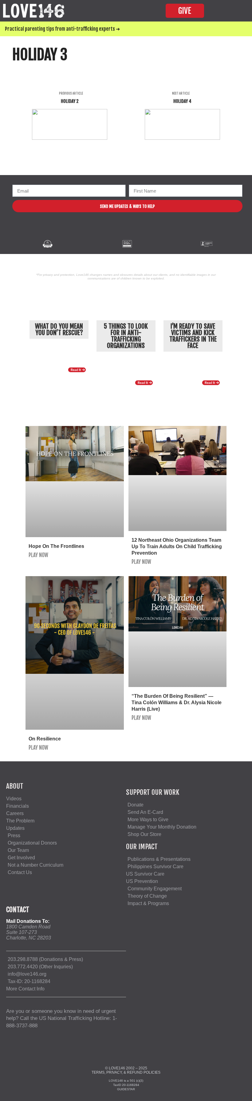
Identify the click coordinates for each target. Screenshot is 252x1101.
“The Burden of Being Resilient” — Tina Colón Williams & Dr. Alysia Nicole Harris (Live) (177, 702)
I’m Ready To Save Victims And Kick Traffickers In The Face (193, 335)
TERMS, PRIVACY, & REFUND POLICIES (126, 1072)
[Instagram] (124, 231)
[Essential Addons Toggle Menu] (235, 10)
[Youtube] (136, 231)
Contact (17, 909)
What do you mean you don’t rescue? (59, 329)
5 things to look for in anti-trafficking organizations (126, 335)
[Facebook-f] (111, 231)
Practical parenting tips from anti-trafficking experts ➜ (62, 29)
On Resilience (45, 738)
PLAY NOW (38, 555)
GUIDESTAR (126, 1089)
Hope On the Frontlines (56, 546)
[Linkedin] (149, 231)
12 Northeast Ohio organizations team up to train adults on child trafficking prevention (177, 546)
